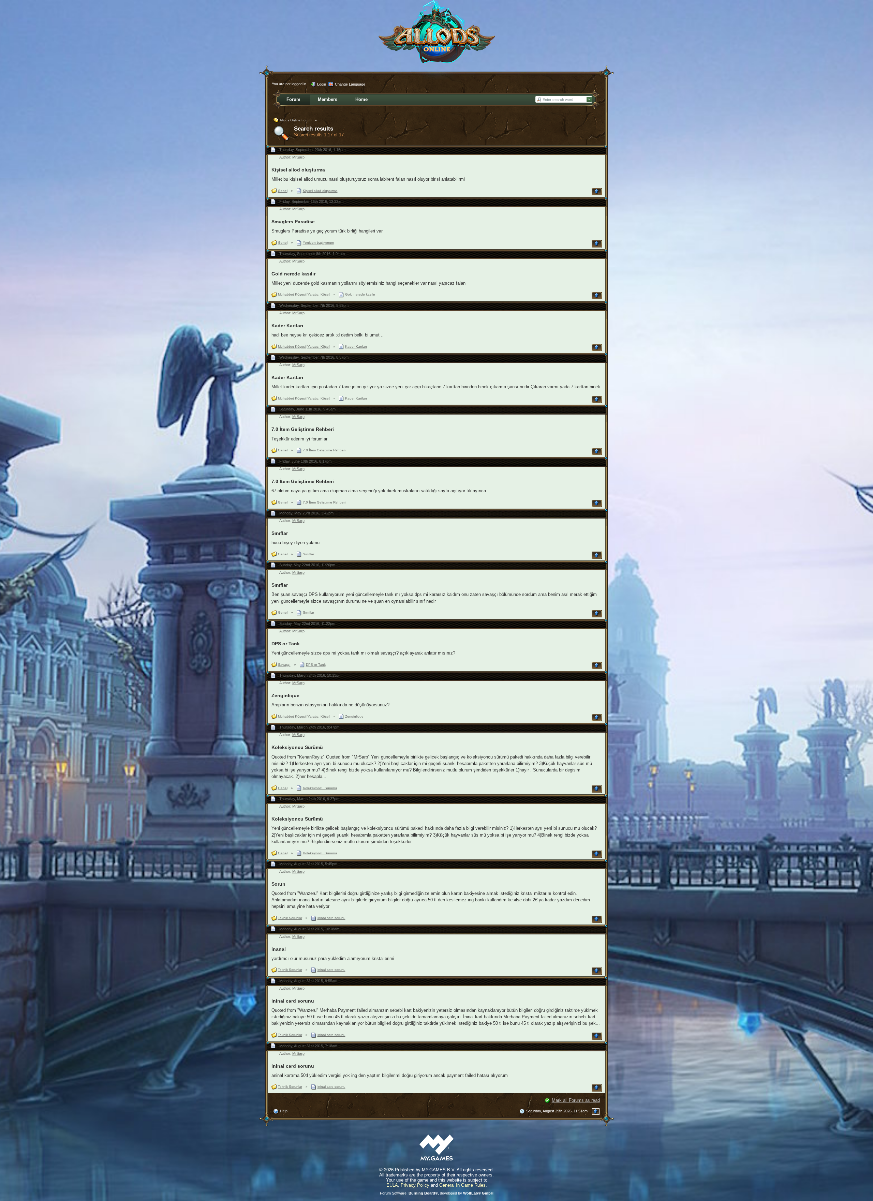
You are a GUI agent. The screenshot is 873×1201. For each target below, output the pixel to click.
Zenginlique (285, 695)
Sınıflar (279, 533)
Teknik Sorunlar (290, 918)
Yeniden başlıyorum (318, 242)
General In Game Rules (462, 1185)
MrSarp (298, 157)
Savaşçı (284, 664)
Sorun (278, 884)
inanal (278, 949)
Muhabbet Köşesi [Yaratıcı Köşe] (304, 294)
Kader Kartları (287, 325)
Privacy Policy (415, 1185)
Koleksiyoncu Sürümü (297, 747)
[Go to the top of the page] (597, 191)
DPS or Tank (285, 643)
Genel (282, 191)
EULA (392, 1185)
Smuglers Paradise (293, 221)
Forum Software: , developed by (436, 1193)
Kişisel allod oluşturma (298, 169)
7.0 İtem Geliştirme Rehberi (302, 429)
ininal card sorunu (331, 918)
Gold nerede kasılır (293, 273)
